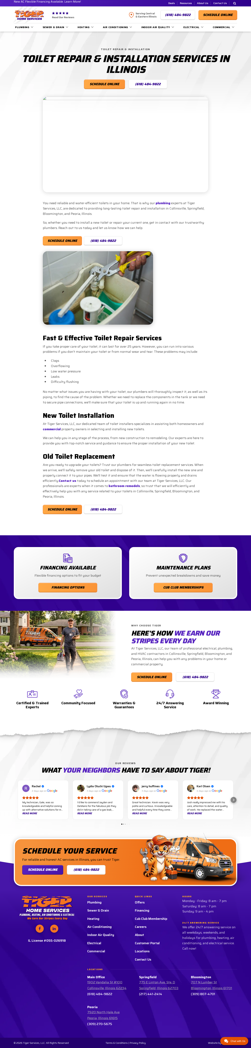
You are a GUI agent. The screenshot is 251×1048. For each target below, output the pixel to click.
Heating (84, 27)
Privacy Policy (138, 1043)
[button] (17, 800)
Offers (140, 902)
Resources (186, 3)
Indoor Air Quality (155, 27)
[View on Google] (26, 788)
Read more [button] (29, 813)
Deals (171, 3)
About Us (202, 3)
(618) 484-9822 (103, 240)
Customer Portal (147, 943)
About (139, 934)
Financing (142, 910)
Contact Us (220, 3)
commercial (52, 429)
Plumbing (22, 27)
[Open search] (234, 3)
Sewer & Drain (53, 27)
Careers (140, 926)
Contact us (67, 480)
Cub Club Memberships (183, 587)
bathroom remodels (124, 485)
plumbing (163, 203)
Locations (142, 951)
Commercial (221, 27)
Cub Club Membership (151, 918)
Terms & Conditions (116, 1043)
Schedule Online (62, 240)
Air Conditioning (115, 27)
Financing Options (67, 587)
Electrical (191, 27)
